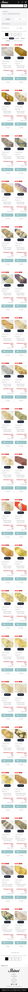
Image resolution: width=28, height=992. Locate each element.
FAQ (14, 978)
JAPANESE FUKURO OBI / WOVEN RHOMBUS (20, 885)
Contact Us (14, 981)
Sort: (18, 28)
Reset (20, 19)
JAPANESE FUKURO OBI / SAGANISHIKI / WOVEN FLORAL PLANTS (7, 885)
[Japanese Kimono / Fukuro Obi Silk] (7, 51)
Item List (7, 23)
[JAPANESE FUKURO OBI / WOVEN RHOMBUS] (21, 870)
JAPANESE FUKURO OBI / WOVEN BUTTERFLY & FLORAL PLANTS (7, 930)
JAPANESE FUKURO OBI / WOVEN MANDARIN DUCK (20, 839)
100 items (8, 40)
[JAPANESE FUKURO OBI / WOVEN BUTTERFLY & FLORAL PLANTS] (7, 915)
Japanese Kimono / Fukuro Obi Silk (7, 66)
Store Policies (14, 976)
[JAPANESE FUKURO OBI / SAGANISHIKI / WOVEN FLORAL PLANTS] (7, 870)
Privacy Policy (14, 979)
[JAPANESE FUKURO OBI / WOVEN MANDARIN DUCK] (21, 824)
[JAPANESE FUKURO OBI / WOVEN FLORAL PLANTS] (7, 824)
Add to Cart (8, 78)
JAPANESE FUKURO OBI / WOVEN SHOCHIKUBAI (20, 930)
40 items (11, 38)
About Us (14, 974)
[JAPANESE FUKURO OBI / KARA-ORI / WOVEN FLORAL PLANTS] (21, 779)
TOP (3, 23)
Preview (8, 57)
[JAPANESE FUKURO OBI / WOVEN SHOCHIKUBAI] (21, 915)
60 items (17, 38)
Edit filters (8, 19)
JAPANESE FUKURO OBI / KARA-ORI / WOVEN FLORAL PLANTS (20, 794)
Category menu (4, 965)
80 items (23, 38)
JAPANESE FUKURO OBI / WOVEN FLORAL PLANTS (7, 839)
